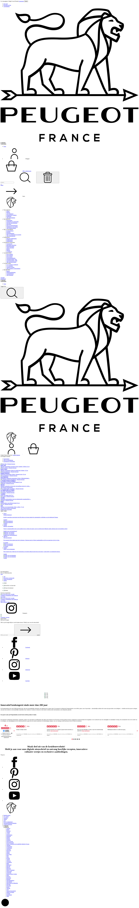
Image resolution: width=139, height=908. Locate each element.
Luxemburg (9, 862)
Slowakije (8, 885)
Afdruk (5, 819)
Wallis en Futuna (10, 892)
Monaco (8, 867)
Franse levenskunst (7, 579)
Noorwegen (9, 871)
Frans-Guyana (9, 841)
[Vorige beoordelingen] (14, 731)
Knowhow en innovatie (8, 578)
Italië (7, 855)
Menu (2, 185)
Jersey (7, 857)
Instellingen (3, 278)
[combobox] (7, 182)
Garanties (5, 818)
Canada (8, 832)
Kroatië (8, 858)
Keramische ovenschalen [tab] (9, 461)
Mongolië (8, 868)
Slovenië (8, 884)
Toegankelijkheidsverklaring (9, 823)
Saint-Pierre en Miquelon (12, 883)
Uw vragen (6, 816)
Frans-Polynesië (10, 842)
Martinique (8, 865)
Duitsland (8, 836)
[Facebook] (14, 767)
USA (7, 889)
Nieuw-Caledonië (10, 870)
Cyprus (8, 833)
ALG (4, 820)
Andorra (8, 828)
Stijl (4, 576)
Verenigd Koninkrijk (11, 891)
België (7, 829)
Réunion (8, 879)
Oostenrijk (8, 872)
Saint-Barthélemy (10, 880)
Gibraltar (8, 845)
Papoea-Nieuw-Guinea (11, 874)
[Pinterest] (14, 778)
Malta (7, 863)
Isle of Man (9, 854)
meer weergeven (54, 730)
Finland (8, 838)
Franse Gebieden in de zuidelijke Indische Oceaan (17, 844)
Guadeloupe (9, 848)
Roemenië (8, 878)
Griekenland (9, 846)
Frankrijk (8, 840)
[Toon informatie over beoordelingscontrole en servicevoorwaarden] (11, 733)
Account (2, 277)
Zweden (8, 893)
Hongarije (8, 850)
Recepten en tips (7, 5)
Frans (4, 146)
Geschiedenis (6, 6)
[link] (16, 158)
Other (7, 896)
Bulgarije (8, 831)
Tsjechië (8, 888)
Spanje (7, 887)
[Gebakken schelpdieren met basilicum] (7, 594)
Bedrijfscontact (6, 815)
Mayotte (8, 866)
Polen (7, 875)
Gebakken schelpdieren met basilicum (9, 595)
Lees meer (3, 596)
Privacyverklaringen (8, 821)
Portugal (8, 876)
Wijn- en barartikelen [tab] (8, 460)
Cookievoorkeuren (7, 824)
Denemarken (9, 835)
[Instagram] (14, 789)
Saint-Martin (9, 881)
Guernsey (8, 849)
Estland (8, 837)
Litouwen (8, 861)
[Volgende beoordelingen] (137, 731)
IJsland (8, 851)
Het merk (5, 3)
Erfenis (5, 580)
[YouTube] (14, 800)
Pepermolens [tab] (6, 459)
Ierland (8, 853)
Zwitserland (9, 894)
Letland (8, 859)
